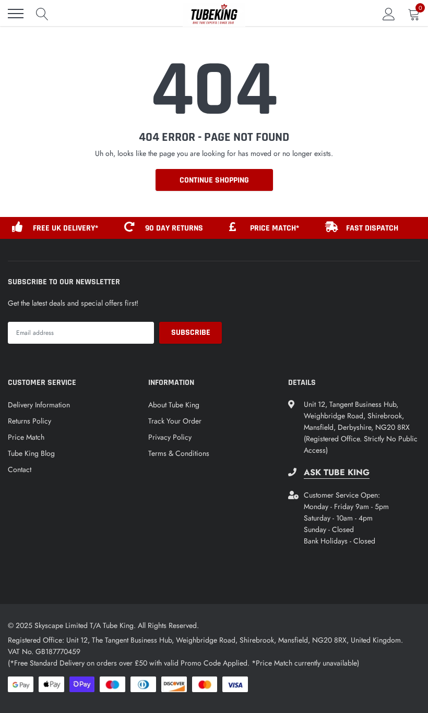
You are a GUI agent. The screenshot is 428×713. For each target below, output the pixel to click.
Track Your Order (174, 421)
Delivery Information (39, 405)
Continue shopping (214, 180)
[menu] (15, 13)
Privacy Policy (170, 437)
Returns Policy (29, 421)
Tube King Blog (31, 453)
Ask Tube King (337, 472)
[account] (389, 13)
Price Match (26, 437)
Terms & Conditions (178, 453)
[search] (42, 14)
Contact (19, 469)
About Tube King (173, 405)
